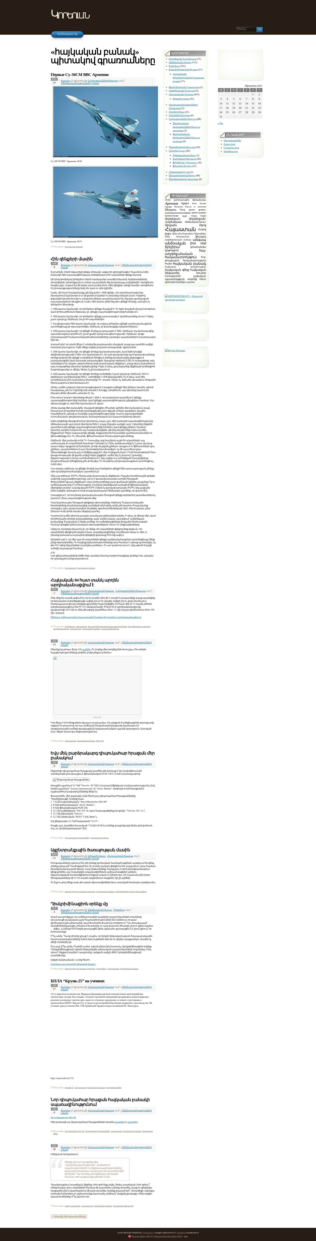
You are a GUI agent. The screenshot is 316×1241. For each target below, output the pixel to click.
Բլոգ (202, 225)
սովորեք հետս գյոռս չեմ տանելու (131, 892)
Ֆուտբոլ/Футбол (182, 166)
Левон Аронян (199, 203)
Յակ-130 (100, 741)
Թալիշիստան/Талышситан (184, 87)
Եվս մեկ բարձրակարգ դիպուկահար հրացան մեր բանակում (103, 755)
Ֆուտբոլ (200, 236)
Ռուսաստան (182, 236)
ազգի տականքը (72, 1206)
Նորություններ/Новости (103, 80)
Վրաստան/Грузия (179, 172)
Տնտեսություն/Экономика (183, 179)
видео (184, 215)
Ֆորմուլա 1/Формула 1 (185, 162)
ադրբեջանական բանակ (178, 240)
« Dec (220, 123)
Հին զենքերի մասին (72, 258)
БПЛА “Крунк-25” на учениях (78, 980)
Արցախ (171, 225)
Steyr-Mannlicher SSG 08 (63, 1117)
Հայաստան (70, 568)
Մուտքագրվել (232, 140)
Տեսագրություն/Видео (182, 175)
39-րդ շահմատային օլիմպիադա (185, 200)
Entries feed (229, 144)
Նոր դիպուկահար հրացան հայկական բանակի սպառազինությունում (100, 1102)
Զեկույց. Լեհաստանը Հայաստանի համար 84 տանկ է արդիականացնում (96, 617)
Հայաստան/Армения (101, 265)
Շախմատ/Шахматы (184, 158)
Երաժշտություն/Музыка (183, 69)
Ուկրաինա (187, 234)
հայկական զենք (113, 1088)
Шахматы (170, 209)
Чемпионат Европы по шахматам (190, 207)
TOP (186, 1236)
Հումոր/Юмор (177, 112)
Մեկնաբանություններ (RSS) (168, 1236)
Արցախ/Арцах (97, 856)
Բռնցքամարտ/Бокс (184, 155)
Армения (171, 203)
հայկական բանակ (74, 247)
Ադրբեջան (70, 627)
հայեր (168, 263)
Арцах (185, 203)
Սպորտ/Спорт (177, 150)
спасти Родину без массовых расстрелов (80, 892)
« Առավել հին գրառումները (69, 1216)
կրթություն (172, 250)
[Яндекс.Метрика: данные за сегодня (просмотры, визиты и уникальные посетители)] (175, 350)
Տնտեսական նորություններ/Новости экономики (186, 127)
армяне (192, 209)
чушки (203, 216)
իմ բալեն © (101, 969)
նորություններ (173, 276)
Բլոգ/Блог (119, 910)
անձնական (175, 243)
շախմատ (199, 276)
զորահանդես (198, 247)
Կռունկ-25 (69, 1088)
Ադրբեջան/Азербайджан (182, 59)
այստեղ (119, 1122)
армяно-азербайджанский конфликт (185, 211)
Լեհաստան (81, 627)
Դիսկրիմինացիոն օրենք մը (79, 903)
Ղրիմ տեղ (177, 234)
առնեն (86, 649)
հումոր (201, 272)
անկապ (199, 240)
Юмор (182, 209)
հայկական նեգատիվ (123, 1206)
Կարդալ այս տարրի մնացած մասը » (73, 964)
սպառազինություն (110, 629)
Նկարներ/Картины (179, 115)
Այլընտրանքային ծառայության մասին (90, 849)
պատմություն (175, 279)
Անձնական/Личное (100, 910)
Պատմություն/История (182, 147)
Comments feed (231, 147)
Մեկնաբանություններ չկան (80, 83)
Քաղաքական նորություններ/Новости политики (186, 138)
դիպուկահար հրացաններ (77, 838)
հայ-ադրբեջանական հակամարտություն (107, 627)
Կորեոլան (70, 14)
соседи (193, 216)
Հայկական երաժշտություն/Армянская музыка (188, 78)
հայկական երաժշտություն (185, 267)
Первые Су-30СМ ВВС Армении (79, 74)
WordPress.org (231, 151)
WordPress (181, 1233)
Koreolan (65, 80)
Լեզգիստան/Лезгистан (182, 90)
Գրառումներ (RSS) (141, 1236)
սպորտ (191, 282)
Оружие (168, 207)
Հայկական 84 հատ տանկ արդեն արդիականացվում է (85, 582)
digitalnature (148, 1233)
